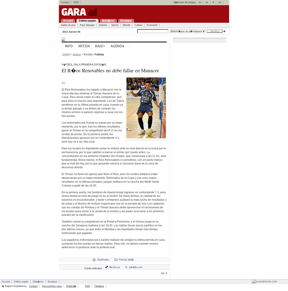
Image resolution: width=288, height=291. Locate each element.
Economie (152, 25)
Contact (65, 2)
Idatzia (77, 54)
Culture (138, 25)
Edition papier (21, 281)
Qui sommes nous (52, 286)
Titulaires (99, 286)
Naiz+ (99, 46)
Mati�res (38, 281)
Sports (115, 25)
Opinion (103, 25)
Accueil (6, 281)
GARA (66, 54)
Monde (126, 25)
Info (68, 46)
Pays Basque (87, 25)
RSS (76, 2)
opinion (83, 46)
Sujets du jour (68, 25)
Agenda (118, 46)
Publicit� (71, 286)
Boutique (52, 281)
